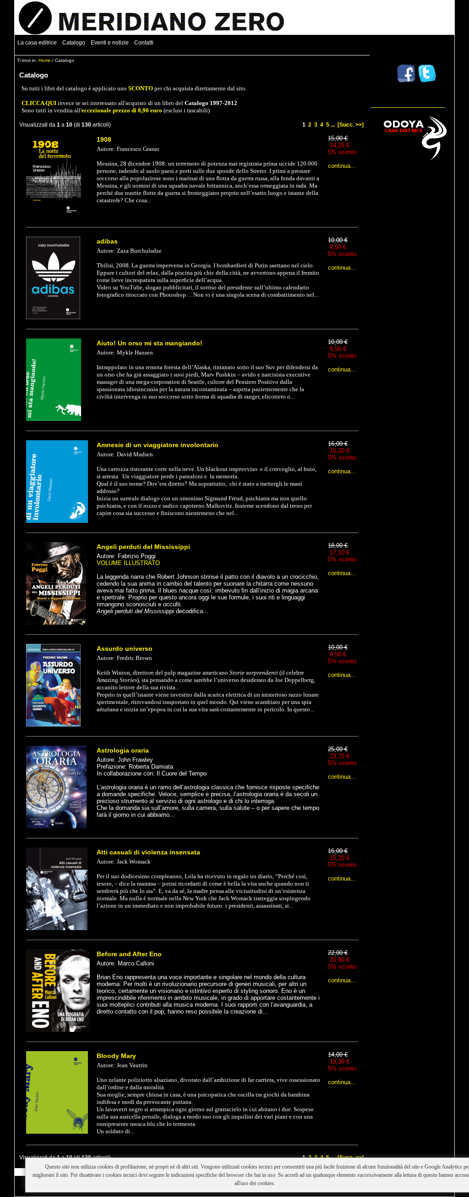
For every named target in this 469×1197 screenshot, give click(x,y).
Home (44, 60)
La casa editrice (37, 42)
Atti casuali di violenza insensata (148, 852)
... (333, 125)
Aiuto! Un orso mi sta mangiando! (149, 343)
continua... (342, 165)
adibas (107, 241)
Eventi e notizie (110, 42)
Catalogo (73, 42)
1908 (104, 139)
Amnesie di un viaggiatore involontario (157, 445)
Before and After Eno (129, 954)
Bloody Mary (116, 1055)
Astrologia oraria (123, 750)
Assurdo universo (125, 648)
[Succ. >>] (351, 125)
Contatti (143, 42)
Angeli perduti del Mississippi (143, 546)
